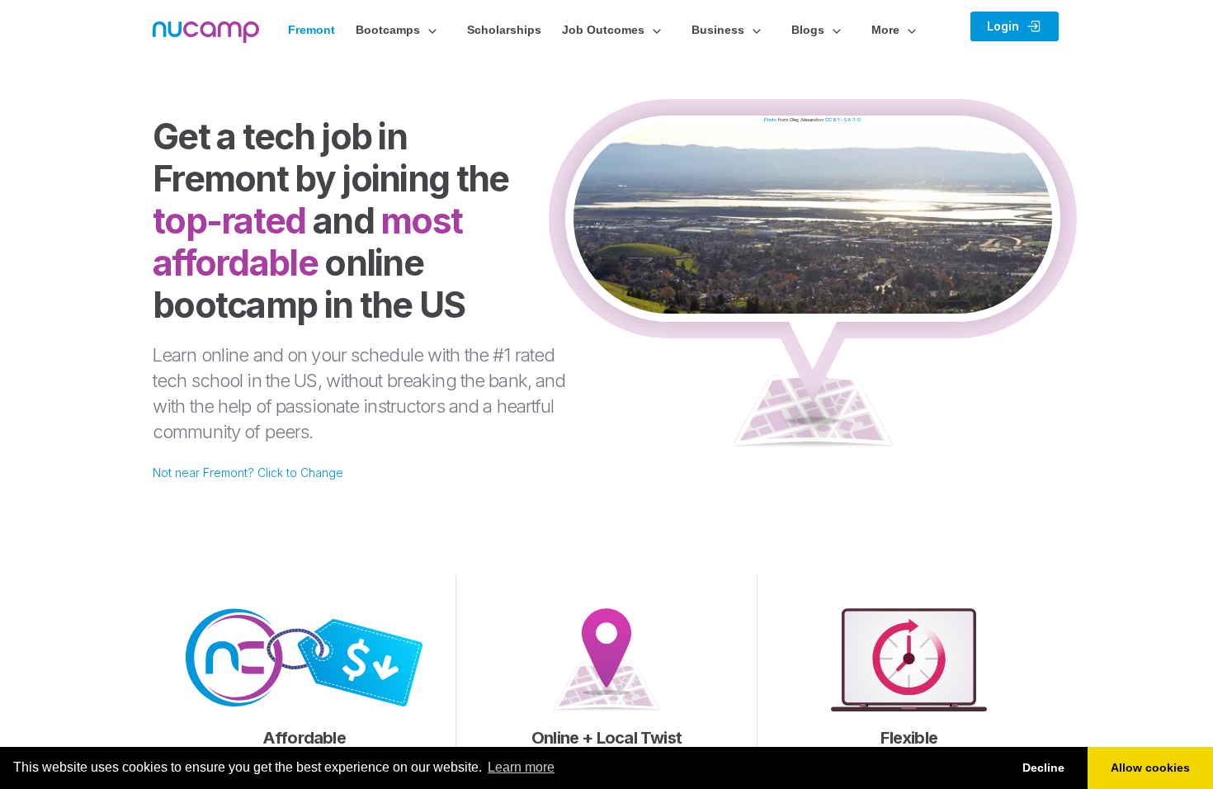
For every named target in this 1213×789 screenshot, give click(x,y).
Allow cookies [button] (1150, 767)
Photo (770, 119)
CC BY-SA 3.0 (843, 119)
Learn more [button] (521, 767)
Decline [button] (1043, 767)
